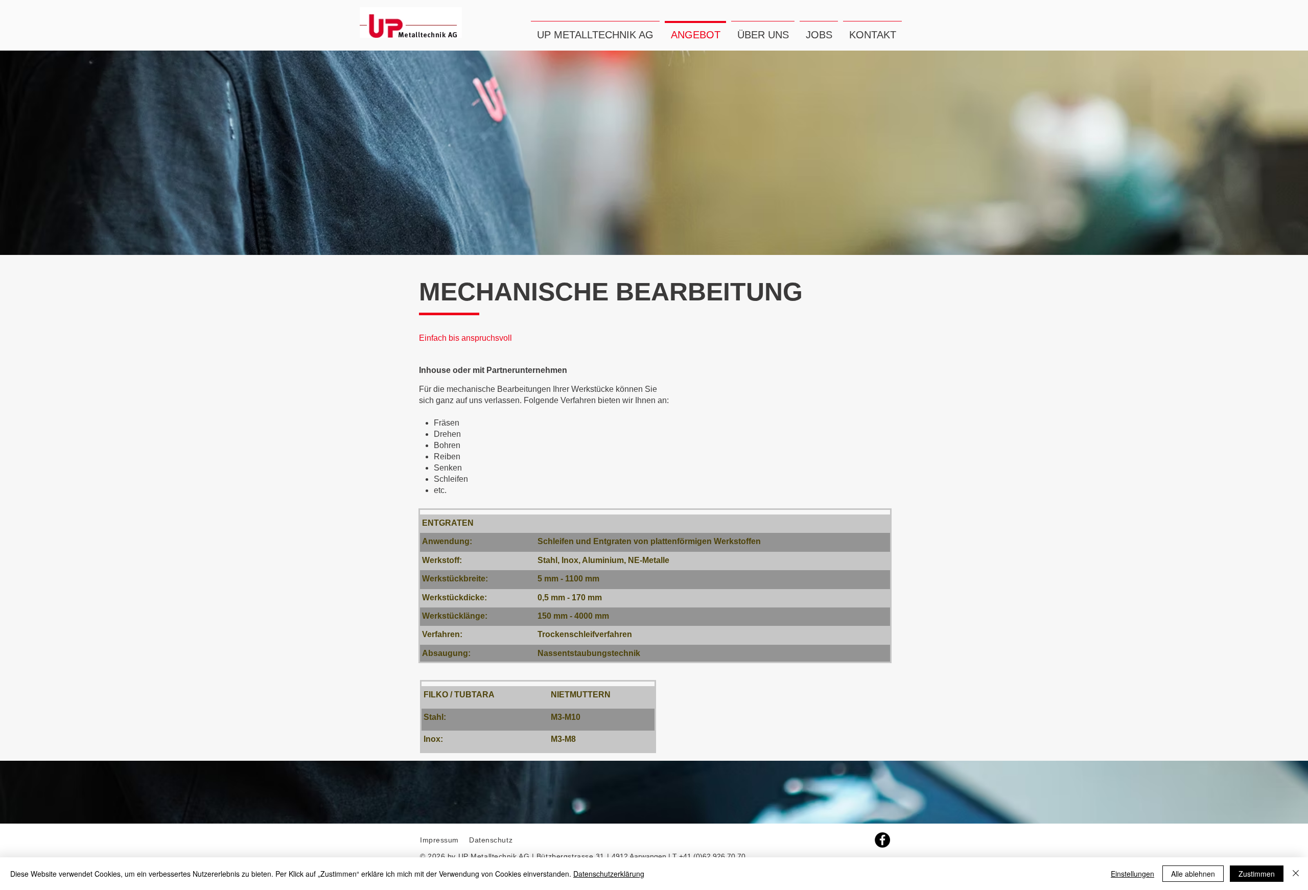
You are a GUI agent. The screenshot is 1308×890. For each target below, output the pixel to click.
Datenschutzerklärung (608, 874)
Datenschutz (492, 840)
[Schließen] (1296, 873)
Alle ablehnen (1193, 874)
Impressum (439, 840)
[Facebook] (882, 840)
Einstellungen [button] (1132, 874)
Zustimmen (1257, 874)
